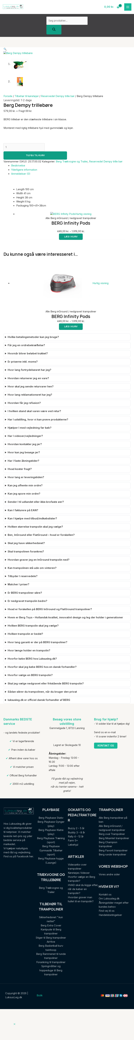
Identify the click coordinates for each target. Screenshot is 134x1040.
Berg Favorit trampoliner (113, 850)
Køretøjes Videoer (79, 872)
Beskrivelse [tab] (18, 165)
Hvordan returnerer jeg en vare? (28, 378)
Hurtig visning (83, 214)
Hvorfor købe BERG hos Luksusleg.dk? (32, 658)
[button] (5, 49)
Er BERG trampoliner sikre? (25, 592)
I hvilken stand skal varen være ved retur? (34, 411)
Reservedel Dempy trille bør (58, 96)
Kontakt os (106, 745)
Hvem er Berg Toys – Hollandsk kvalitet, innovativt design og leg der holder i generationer (65, 617)
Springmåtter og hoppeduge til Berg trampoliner (50, 970)
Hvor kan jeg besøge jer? (24, 452)
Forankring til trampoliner (50, 962)
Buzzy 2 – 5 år (76, 828)
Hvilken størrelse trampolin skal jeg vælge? (35, 526)
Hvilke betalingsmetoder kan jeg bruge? (33, 337)
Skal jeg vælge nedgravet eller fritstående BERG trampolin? (46, 683)
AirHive (51, 941)
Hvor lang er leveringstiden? (26, 477)
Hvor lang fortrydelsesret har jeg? (29, 369)
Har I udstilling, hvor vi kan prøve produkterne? (38, 419)
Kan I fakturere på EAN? (23, 510)
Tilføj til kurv (35, 155)
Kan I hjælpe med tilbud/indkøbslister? (32, 518)
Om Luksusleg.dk (109, 898)
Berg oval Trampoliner (112, 834)
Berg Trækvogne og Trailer (72, 161)
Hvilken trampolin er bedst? (25, 633)
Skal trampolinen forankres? (26, 551)
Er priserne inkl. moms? (23, 361)
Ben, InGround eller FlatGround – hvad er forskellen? (41, 535)
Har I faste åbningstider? (23, 460)
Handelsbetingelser (110, 915)
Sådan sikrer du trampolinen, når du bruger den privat (42, 691)
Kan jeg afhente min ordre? (25, 485)
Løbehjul (73, 844)
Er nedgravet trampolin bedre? (27, 601)
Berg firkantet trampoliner (114, 838)
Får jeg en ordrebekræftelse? (26, 345)
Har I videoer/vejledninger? (25, 436)
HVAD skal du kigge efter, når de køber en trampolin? (83, 889)
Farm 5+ (73, 840)
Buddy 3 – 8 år (76, 832)
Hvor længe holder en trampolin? (29, 650)
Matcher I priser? (18, 584)
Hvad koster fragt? (20, 469)
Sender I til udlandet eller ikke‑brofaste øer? (36, 501)
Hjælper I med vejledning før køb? (29, 427)
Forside (7, 96)
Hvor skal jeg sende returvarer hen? (31, 386)
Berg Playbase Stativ (51, 817)
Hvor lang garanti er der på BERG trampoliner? (37, 642)
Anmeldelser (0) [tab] (20, 173)
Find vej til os (106, 910)
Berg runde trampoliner (112, 854)
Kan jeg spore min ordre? (24, 493)
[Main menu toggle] (128, 7)
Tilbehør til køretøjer (27, 96)
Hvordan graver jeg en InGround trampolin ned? (38, 559)
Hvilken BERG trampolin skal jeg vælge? (33, 625)
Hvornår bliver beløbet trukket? (28, 353)
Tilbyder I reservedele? (23, 576)
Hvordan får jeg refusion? (24, 403)
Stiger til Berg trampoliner (51, 937)
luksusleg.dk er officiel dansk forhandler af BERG (39, 700)
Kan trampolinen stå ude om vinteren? (32, 568)
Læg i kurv (70, 236)
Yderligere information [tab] (24, 169)
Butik (40, 995)
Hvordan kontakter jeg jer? (25, 444)
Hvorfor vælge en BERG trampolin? (30, 675)
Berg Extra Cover (51, 925)
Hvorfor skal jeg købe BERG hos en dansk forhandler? (42, 667)
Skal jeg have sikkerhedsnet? (26, 543)
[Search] (53, 29)
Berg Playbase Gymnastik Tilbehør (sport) (50, 850)
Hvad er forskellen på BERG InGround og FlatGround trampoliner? (50, 609)
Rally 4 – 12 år (76, 836)
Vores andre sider (109, 874)
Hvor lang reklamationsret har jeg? (30, 394)
